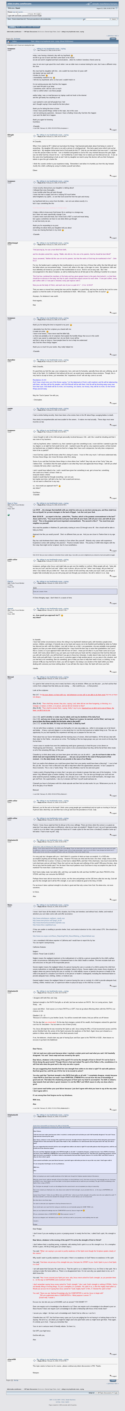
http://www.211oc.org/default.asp (44, 925)
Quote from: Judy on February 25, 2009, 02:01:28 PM (49, 846)
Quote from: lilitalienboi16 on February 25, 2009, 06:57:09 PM (52, 1127)
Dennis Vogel (49, 31)
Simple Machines (71, 1399)
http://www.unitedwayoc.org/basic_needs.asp (49, 918)
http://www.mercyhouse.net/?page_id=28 (47, 920)
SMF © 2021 (61, 1399)
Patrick (10, 581)
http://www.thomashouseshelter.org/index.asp (49, 923)
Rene (54, 31)
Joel (58, 31)
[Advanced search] (83, 19)
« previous (110, 36)
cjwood (10, 608)
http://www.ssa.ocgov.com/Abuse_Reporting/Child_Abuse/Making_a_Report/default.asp (63, 936)
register (20, 12)
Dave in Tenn (12, 503)
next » (116, 36)
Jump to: (91, 1393)
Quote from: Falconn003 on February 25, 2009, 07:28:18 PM (51, 1125)
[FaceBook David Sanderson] (9, 515)
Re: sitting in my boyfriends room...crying (52, 135)
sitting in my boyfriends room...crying (51, 49)
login (14, 12)
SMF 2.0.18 (52, 1399)
